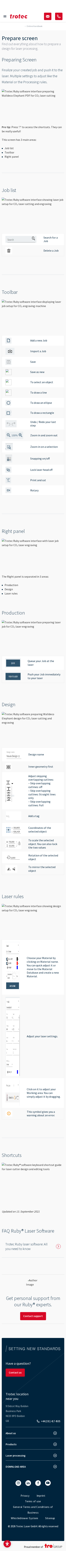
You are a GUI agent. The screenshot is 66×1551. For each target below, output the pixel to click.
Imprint (41, 1495)
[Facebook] (38, 1483)
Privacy (25, 1495)
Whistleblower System (24, 1518)
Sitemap (50, 1518)
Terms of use (33, 1501)
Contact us (15, 1372)
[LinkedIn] (28, 1483)
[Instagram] (18, 1483)
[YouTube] (48, 1483)
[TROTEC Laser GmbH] (18, 16)
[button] (7, 1543)
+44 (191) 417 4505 (50, 1421)
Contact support (33, 1316)
